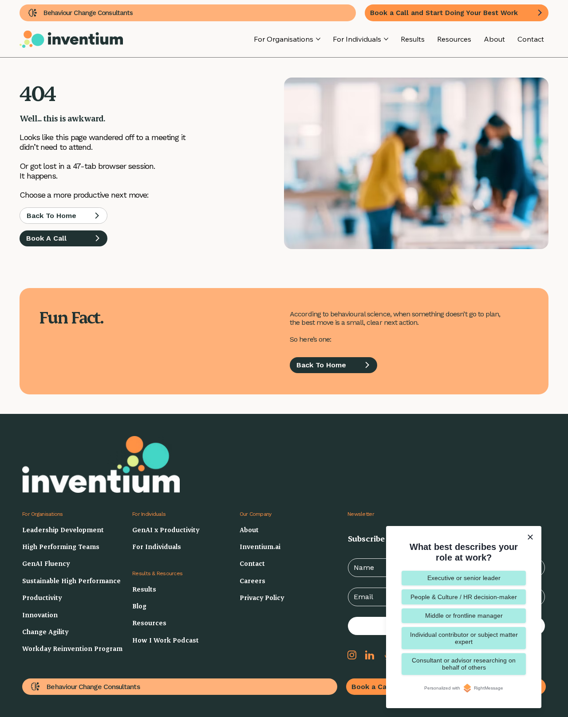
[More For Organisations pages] (318, 39)
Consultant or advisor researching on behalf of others (464, 664)
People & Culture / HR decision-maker (463, 596)
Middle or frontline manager (464, 615)
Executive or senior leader (464, 577)
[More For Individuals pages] (386, 39)
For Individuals (149, 514)
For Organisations (42, 514)
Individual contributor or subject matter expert (464, 638)
